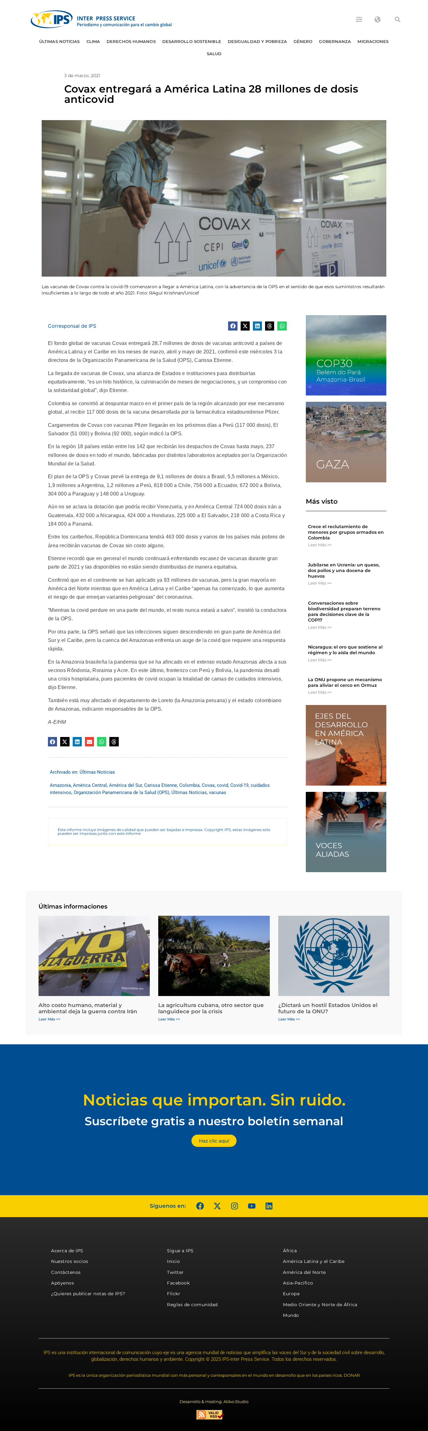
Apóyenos (62, 1283)
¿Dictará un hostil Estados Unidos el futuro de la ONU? (328, 1008)
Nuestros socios (69, 1261)
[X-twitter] (217, 1206)
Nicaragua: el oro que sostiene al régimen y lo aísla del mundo (345, 649)
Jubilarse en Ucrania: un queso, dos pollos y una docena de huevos (343, 570)
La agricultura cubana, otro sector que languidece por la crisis (211, 1008)
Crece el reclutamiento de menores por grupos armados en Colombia (346, 532)
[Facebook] (200, 1206)
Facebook (178, 1283)
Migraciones (373, 41)
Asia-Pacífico (298, 1283)
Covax (208, 785)
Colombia (189, 785)
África (290, 1250)
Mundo (291, 1315)
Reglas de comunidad (192, 1304)
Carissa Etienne (160, 785)
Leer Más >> (319, 544)
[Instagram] (234, 1206)
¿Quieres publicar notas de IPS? (88, 1293)
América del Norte (304, 1272)
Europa (291, 1293)
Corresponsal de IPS (72, 326)
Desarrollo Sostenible (191, 41)
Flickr (173, 1293)
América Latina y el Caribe (313, 1261)
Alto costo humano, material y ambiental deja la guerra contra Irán (88, 1008)
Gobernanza (335, 41)
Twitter (175, 1272)
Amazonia (60, 785)
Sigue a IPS (180, 1250)
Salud (214, 53)
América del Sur (125, 785)
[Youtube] (251, 1206)
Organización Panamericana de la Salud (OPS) (121, 792)
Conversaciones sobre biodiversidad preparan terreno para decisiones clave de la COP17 (344, 611)
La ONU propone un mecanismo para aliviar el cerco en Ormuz (345, 682)
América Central (90, 785)
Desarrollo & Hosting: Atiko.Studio (214, 1401)
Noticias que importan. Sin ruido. (214, 1100)
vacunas (217, 792)
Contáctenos (66, 1272)
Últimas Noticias (59, 41)
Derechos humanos (131, 41)
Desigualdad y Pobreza (257, 41)
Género (303, 41)
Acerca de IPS (67, 1250)
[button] (397, 19)
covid (222, 785)
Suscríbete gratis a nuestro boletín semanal (214, 1121)
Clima (93, 41)
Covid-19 (239, 785)
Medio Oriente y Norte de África (320, 1304)
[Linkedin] (269, 1206)
